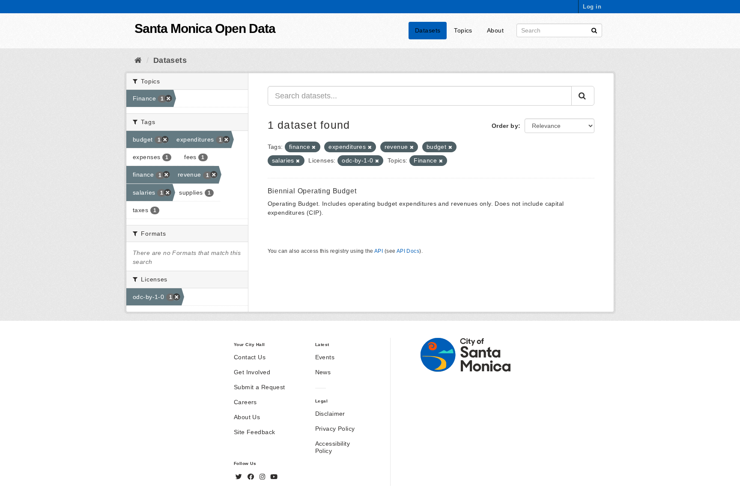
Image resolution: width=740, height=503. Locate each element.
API (378, 251)
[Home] (138, 60)
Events (325, 357)
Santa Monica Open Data (204, 28)
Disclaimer (330, 413)
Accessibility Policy (332, 447)
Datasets (427, 30)
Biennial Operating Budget (312, 191)
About (495, 30)
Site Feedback (254, 432)
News (323, 372)
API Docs (408, 251)
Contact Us (250, 357)
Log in (592, 6)
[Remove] (314, 147)
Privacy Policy (335, 428)
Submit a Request (259, 387)
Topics (463, 30)
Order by (505, 125)
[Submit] (594, 29)
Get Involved (252, 372)
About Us (247, 417)
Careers (245, 402)
